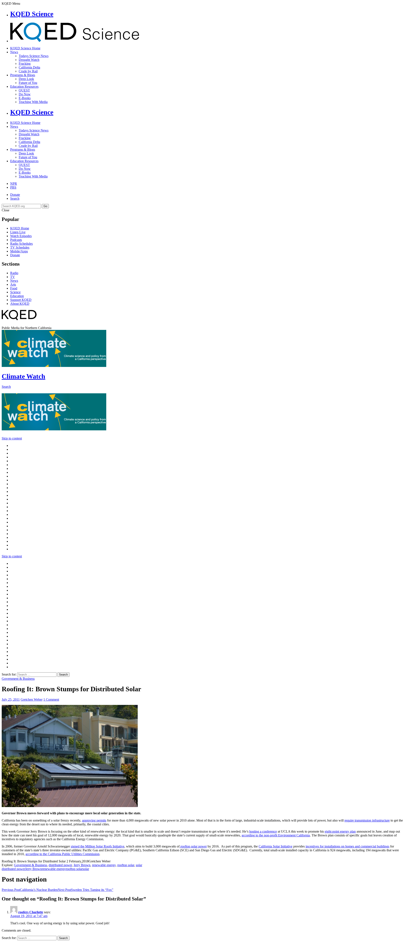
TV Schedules (19, 247)
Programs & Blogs (22, 75)
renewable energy (104, 865)
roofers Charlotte (30, 912)
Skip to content (12, 438)
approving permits (94, 820)
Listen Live (18, 232)
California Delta (29, 67)
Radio (14, 273)
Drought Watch (29, 60)
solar (139, 865)
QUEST (24, 90)
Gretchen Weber (31, 699)
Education (17, 296)
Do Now (25, 94)
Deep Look (26, 79)
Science (15, 292)
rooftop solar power (193, 846)
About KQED (19, 303)
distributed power (60, 865)
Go (45, 206)
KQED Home (19, 228)
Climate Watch (23, 376)
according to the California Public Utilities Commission (62, 854)
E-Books (25, 98)
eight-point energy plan (340, 831)
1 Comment (51, 699)
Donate (15, 194)
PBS (13, 187)
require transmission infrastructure (367, 820)
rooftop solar (125, 865)
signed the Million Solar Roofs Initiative (97, 846)
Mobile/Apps (19, 251)
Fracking (25, 63)
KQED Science (31, 14)
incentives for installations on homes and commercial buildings (347, 846)
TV (12, 277)
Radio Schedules (21, 243)
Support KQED (20, 300)
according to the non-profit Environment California (276, 835)
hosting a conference (263, 831)
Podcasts (16, 240)
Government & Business (18, 678)
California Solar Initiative (275, 846)
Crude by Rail (28, 71)
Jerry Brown (82, 865)
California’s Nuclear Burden (30, 890)
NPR (13, 183)
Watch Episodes (21, 236)
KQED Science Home (25, 48)
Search (14, 198)
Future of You (28, 82)
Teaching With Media (33, 102)
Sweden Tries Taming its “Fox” (85, 890)
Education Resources (24, 86)
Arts (13, 284)
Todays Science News (33, 56)
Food (13, 288)
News (14, 52)
